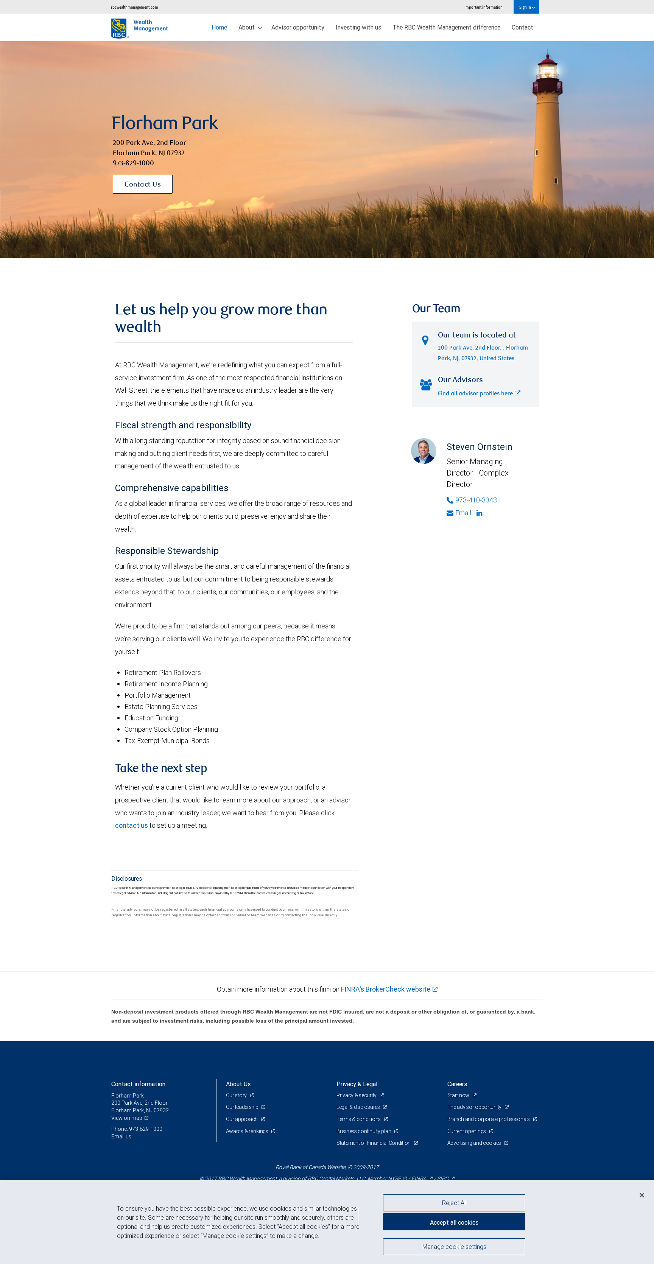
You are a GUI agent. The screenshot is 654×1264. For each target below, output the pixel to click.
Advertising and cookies (474, 1143)
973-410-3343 (476, 500)
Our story (237, 1095)
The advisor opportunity (475, 1107)
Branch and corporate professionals (489, 1119)
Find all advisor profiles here (475, 394)
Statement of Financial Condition (374, 1143)
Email (463, 512)
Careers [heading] (457, 1084)
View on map (126, 1118)
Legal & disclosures (358, 1107)
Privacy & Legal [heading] (356, 1084)
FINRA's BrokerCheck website (385, 989)
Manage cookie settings (454, 1246)
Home (219, 27)
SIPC (442, 1178)
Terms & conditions (359, 1119)
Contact (522, 27)
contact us (131, 825)
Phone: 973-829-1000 (136, 1129)
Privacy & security (357, 1095)
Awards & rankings (247, 1131)
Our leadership (243, 1107)
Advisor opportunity (297, 27)
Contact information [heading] (138, 1084)
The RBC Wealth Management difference (446, 27)
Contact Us (143, 185)
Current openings (467, 1131)
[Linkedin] (480, 513)
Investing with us (358, 27)
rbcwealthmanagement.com (134, 7)
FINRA (419, 1178)
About (247, 27)
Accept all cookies (454, 1222)
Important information (483, 7)
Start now (458, 1095)
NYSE (394, 1178)
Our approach (242, 1119)
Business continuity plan (364, 1131)
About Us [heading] (238, 1084)
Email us (121, 1136)
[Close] (642, 1195)
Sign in (525, 7)
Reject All (454, 1202)
